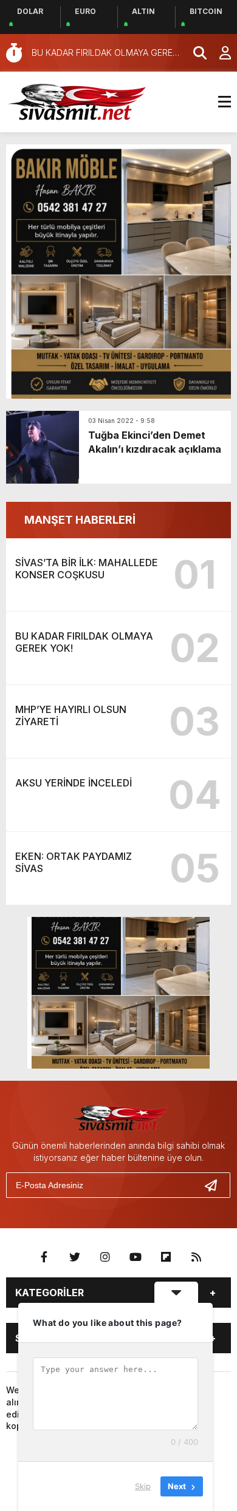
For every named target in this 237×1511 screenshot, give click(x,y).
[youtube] (135, 1257)
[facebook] (44, 1257)
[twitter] (75, 1257)
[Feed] (196, 1257)
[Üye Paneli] (219, 53)
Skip (143, 1486)
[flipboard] (166, 1257)
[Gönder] (215, 1185)
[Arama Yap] (194, 53)
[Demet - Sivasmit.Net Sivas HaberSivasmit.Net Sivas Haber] (76, 101)
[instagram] (105, 1257)
